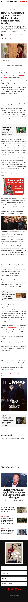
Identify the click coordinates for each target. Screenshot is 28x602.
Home (7, 9)
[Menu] (2, 1)
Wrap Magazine (7, 583)
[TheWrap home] (11, 1)
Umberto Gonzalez (8, 500)
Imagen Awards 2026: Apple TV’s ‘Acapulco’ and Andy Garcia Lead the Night (14, 493)
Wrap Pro (5, 573)
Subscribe (23, 1)
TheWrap (5, 568)
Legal (4, 578)
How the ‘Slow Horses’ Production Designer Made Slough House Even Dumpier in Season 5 (8, 521)
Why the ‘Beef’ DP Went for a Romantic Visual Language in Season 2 (7, 532)
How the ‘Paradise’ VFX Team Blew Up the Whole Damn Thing (8, 509)
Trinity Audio (14, 65)
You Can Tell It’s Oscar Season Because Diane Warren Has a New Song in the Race (7, 131)
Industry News (13, 9)
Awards (20, 9)
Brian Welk (6, 34)
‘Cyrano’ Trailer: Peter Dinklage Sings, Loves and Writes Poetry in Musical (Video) (8, 296)
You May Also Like (10, 467)
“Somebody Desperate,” (13, 327)
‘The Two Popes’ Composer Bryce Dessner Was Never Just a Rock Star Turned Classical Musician (8, 421)
